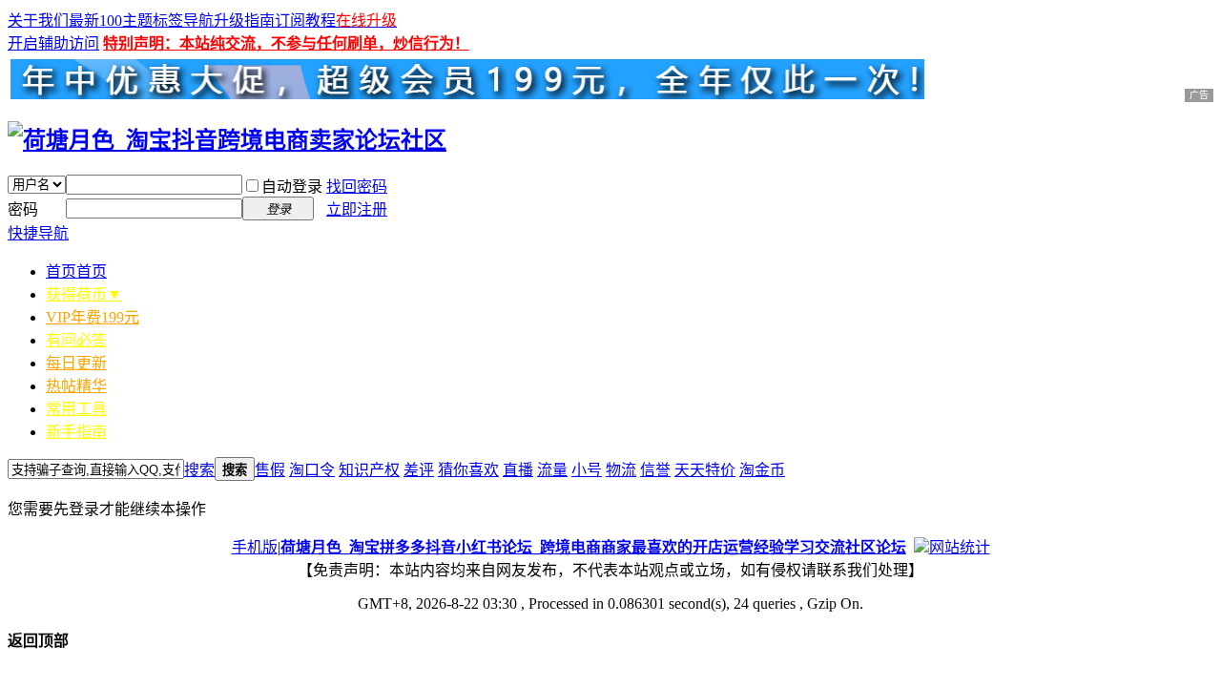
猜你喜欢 (468, 470)
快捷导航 (38, 233)
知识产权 (369, 470)
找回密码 (356, 186)
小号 (586, 470)
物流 (621, 470)
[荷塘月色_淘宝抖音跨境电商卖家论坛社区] (227, 140)
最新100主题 (111, 20)
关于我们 (38, 20)
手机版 (255, 547)
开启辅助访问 (53, 43)
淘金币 (762, 470)
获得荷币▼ (84, 294)
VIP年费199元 (92, 317)
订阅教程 (305, 20)
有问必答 (76, 340)
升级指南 (244, 20)
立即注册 (356, 209)
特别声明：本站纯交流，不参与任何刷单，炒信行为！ (286, 43)
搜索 (199, 470)
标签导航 (183, 20)
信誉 (655, 470)
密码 (23, 209)
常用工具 (76, 409)
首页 (76, 271)
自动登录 (291, 186)
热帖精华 (76, 386)
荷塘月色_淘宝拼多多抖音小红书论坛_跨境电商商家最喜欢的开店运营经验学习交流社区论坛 (593, 547)
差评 (419, 470)
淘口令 (312, 470)
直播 (518, 470)
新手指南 (76, 432)
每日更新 (76, 363)
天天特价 (704, 470)
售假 (270, 470)
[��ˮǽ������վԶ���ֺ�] (921, 547)
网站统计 (959, 547)
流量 (552, 470)
